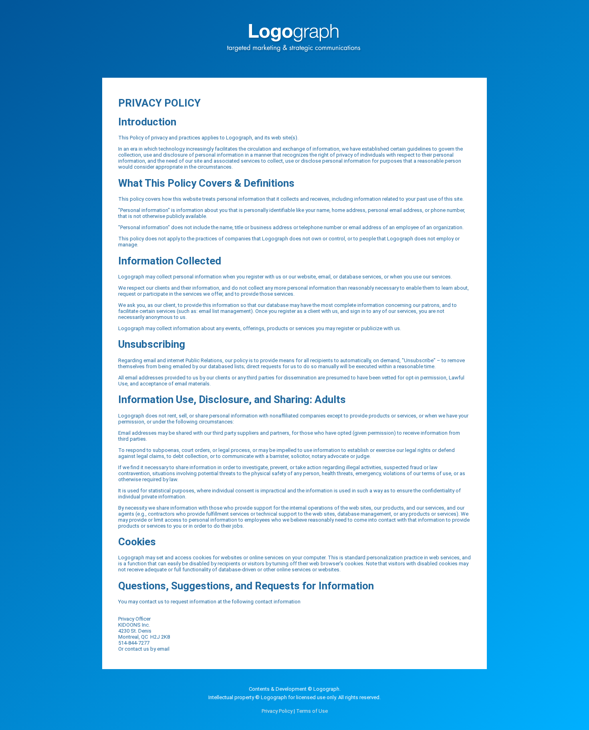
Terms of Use (312, 711)
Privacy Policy (277, 711)
